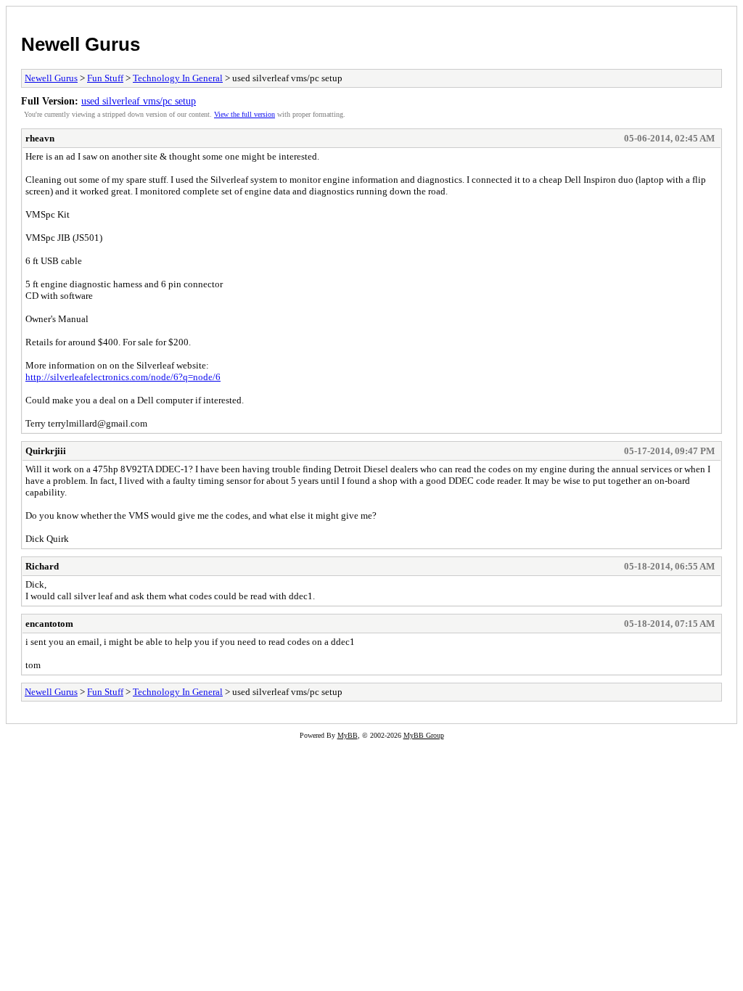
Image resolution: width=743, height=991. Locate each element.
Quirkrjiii (45, 450)
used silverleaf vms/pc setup (138, 101)
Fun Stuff (105, 78)
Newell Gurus (80, 44)
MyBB (347, 735)
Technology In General (178, 78)
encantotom (49, 623)
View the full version (244, 114)
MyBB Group (423, 735)
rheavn (39, 138)
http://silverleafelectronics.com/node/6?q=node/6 (123, 376)
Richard (42, 566)
